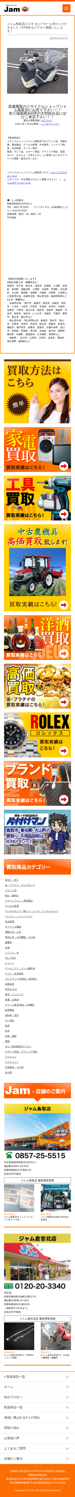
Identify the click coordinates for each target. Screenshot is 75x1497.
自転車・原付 (12, 1015)
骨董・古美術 (12, 999)
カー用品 (9, 1020)
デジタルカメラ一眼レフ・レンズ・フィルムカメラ (31, 911)
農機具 (8, 942)
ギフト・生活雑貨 (14, 973)
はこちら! (47, 120)
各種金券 (9, 984)
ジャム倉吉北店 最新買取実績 (37, 1318)
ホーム (8, 1387)
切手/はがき (11, 989)
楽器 (7, 1025)
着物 (7, 1041)
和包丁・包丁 (12, 880)
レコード (9, 963)
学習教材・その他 (14, 1067)
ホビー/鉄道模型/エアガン (18, 1046)
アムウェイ (11, 1057)
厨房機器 (9, 1010)
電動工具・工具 (13, 932)
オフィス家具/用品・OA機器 (19, 1005)
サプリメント (12, 1062)
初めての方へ (13, 1397)
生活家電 (9, 921)
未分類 (8, 1072)
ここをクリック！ (51, 124)
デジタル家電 (12, 906)
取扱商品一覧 (16, 1376)
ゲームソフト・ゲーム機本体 (20, 968)
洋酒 (7, 947)
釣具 (7, 1031)
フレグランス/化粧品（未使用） (21, 979)
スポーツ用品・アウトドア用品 (21, 1051)
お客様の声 (11, 1438)
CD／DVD (10, 958)
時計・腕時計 (12, 895)
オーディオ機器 (13, 926)
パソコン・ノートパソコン (19, 916)
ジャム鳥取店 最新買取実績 (37, 1180)
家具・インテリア (14, 994)
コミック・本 (12, 952)
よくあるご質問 (15, 1448)
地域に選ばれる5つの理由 (22, 1417)
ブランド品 (11, 890)
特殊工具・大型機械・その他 (20, 937)
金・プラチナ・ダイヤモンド (20, 885)
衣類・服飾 (11, 1036)
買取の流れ (11, 1427)
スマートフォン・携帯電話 (19, 900)
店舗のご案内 (13, 1458)
